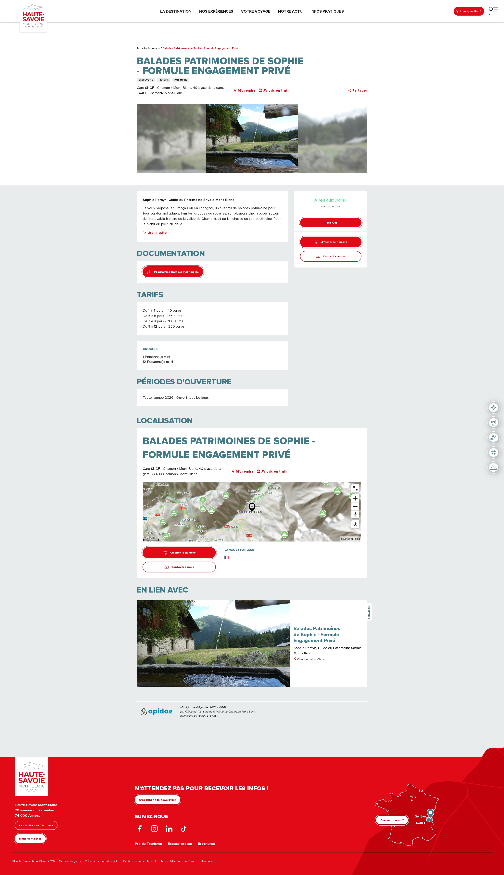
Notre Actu (290, 11)
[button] (252, 138)
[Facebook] (140, 829)
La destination (175, 11)
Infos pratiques (327, 11)
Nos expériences (216, 11)
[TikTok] (184, 829)
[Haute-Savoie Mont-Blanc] (33, 16)
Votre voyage (255, 11)
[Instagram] (154, 829)
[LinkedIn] (169, 829)
